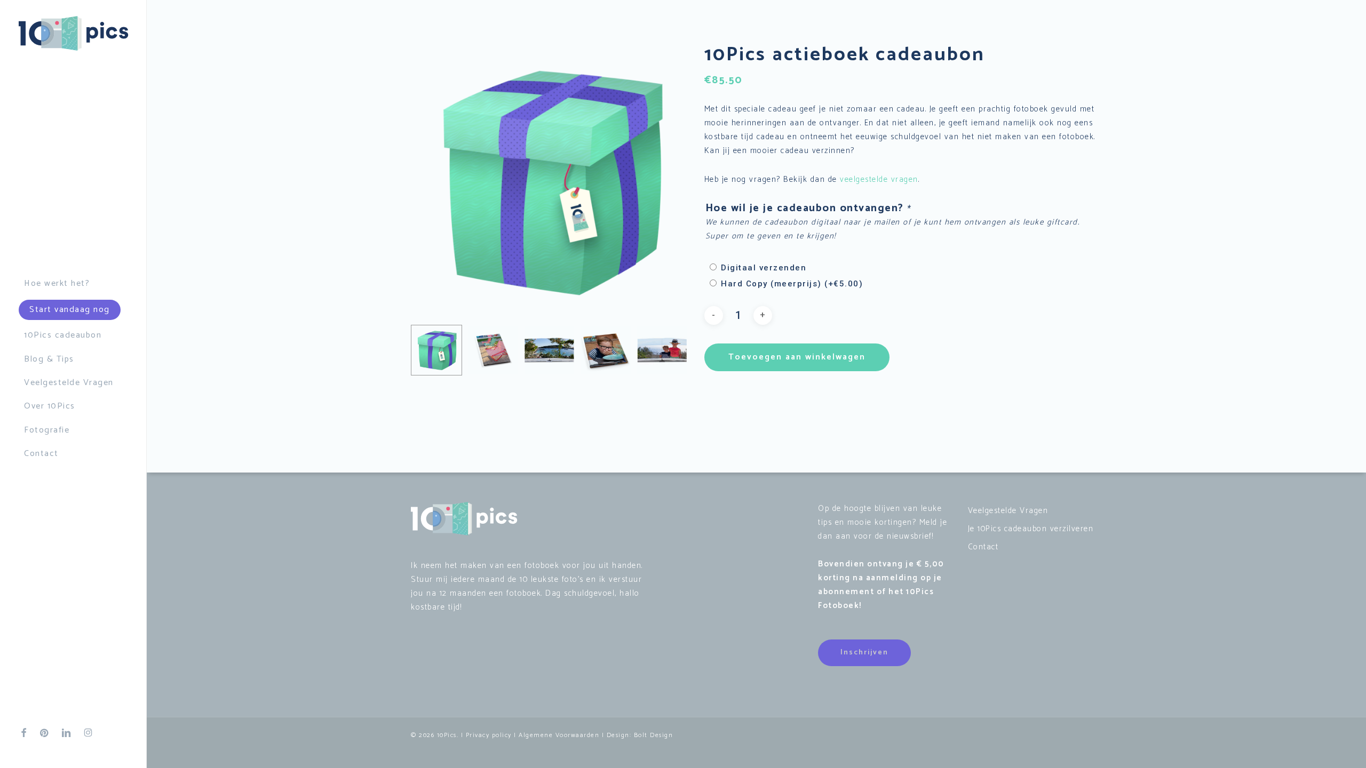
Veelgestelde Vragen (1008, 510)
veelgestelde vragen (879, 179)
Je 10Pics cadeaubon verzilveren (1031, 528)
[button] (864, 652)
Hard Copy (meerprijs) (792, 284)
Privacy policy (489, 735)
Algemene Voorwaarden (559, 735)
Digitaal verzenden (763, 268)
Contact (983, 547)
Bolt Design (653, 735)
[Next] (671, 350)
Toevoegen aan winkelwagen (796, 357)
